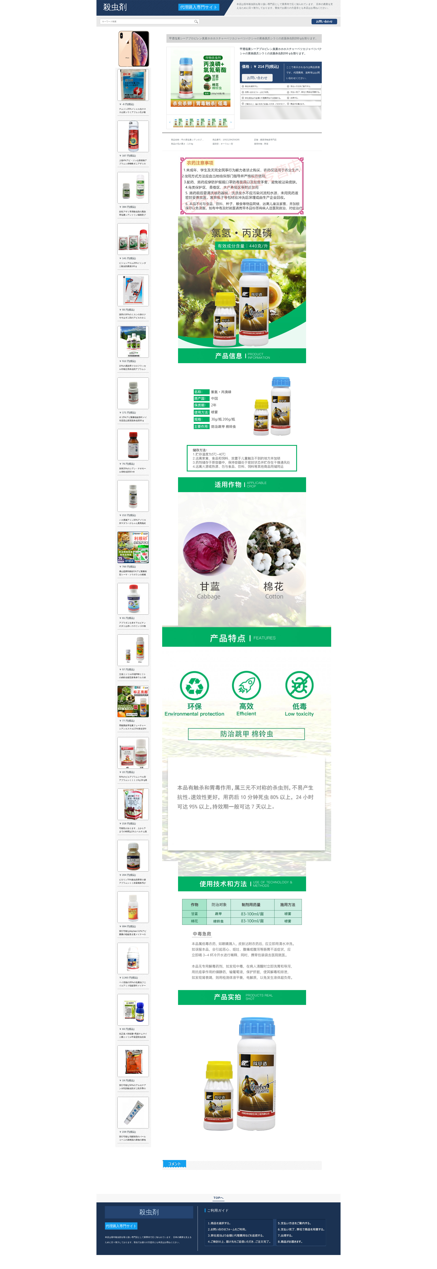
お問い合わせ (324, 21)
